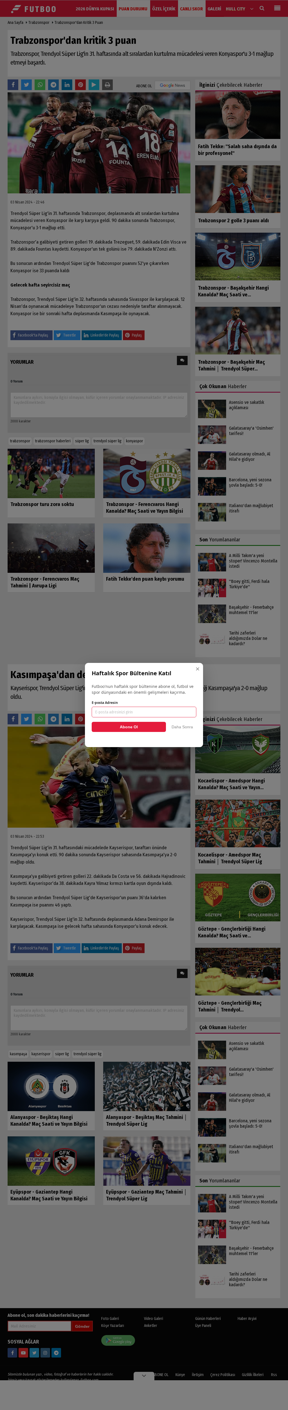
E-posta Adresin (105, 702)
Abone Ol (129, 727)
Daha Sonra (182, 727)
